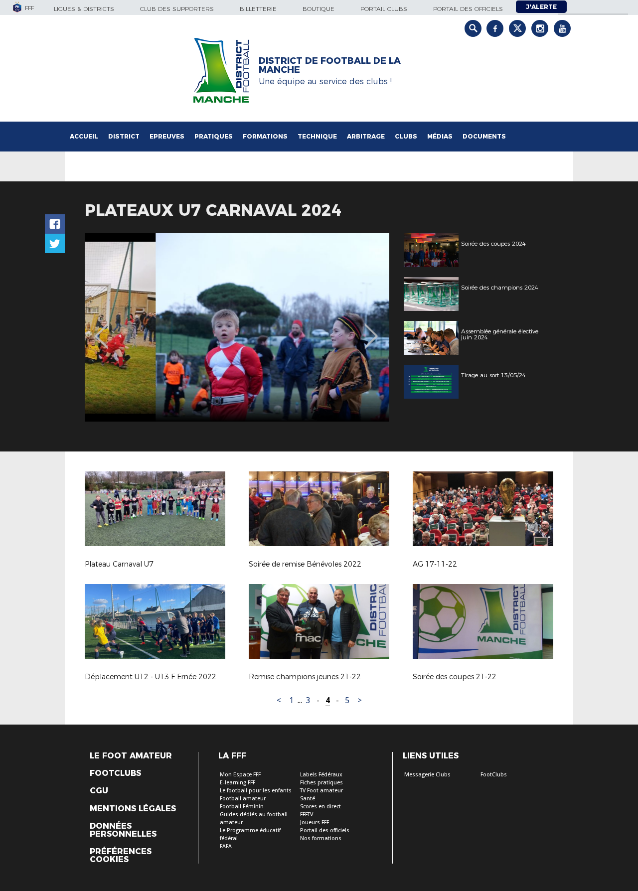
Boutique (318, 8)
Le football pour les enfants (256, 790)
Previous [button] (101, 329)
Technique (317, 136)
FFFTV (306, 814)
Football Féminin (242, 806)
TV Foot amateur (321, 790)
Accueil (84, 136)
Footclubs (115, 773)
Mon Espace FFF (240, 774)
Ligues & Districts (84, 8)
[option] (237, 327)
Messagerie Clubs (427, 774)
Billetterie (258, 8)
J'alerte (541, 6)
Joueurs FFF (314, 822)
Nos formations (320, 838)
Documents (484, 136)
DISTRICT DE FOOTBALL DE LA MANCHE (330, 65)
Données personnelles (123, 830)
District (124, 136)
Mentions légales (133, 809)
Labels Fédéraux (321, 774)
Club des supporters (177, 8)
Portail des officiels (468, 8)
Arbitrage (366, 136)
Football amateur (243, 798)
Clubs (406, 136)
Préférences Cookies (121, 856)
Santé (307, 798)
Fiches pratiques (321, 782)
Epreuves (167, 136)
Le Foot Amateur (131, 756)
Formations (265, 136)
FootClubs (493, 774)
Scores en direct (320, 806)
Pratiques (213, 136)
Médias (440, 136)
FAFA (226, 846)
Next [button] (371, 329)
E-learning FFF (237, 782)
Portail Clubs (383, 8)
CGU (99, 791)
